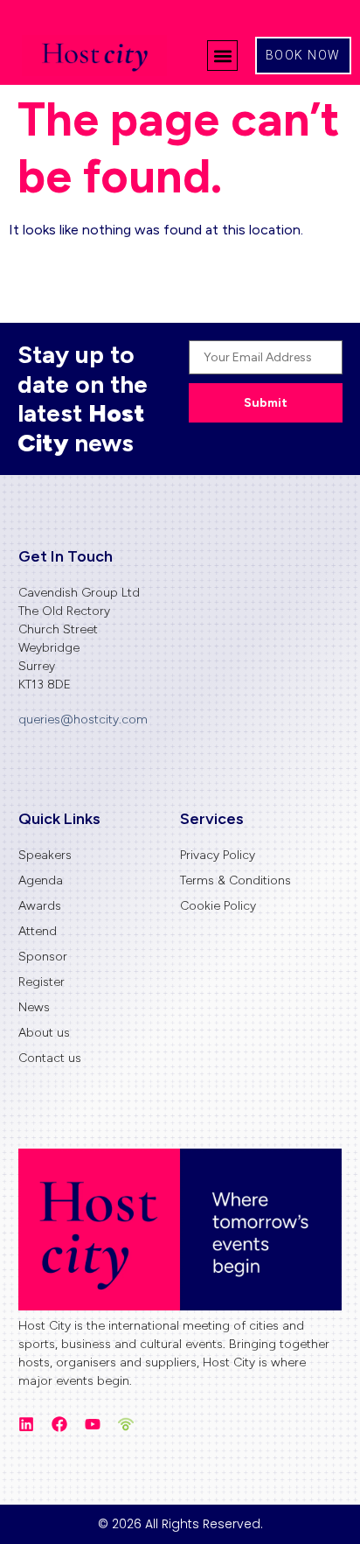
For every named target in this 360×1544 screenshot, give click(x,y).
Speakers (45, 855)
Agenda (40, 880)
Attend (37, 931)
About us (44, 1032)
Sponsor (42, 956)
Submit (265, 402)
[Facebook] (59, 1424)
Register (41, 982)
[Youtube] (92, 1424)
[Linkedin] (26, 1424)
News (34, 1007)
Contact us (49, 1058)
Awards (39, 905)
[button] (222, 55)
